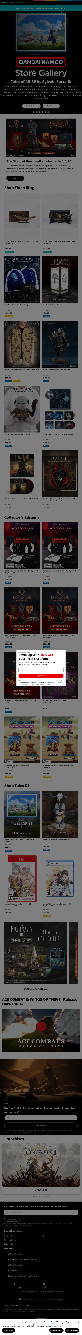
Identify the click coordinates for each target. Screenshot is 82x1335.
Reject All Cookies (72, 1330)
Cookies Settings (8, 1330)
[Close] (78, 1322)
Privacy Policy (56, 1326)
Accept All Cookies (56, 1330)
